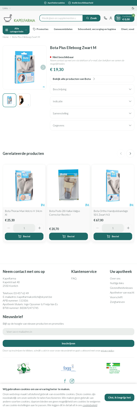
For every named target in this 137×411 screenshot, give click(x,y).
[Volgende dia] (130, 154)
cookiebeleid (90, 405)
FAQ (74, 278)
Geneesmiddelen (63, 29)
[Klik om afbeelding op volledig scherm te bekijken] (24, 67)
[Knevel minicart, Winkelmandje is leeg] (118, 18)
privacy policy (107, 350)
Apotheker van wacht (122, 292)
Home (6, 36)
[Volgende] (43, 67)
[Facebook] (64, 381)
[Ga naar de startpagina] (19, 18)
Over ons (115, 278)
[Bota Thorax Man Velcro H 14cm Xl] (24, 185)
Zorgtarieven (117, 301)
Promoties (42, 29)
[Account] (110, 18)
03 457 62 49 (21, 293)
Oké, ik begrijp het (119, 397)
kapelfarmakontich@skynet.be (34, 296)
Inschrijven (68, 343)
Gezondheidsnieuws (121, 287)
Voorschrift (116, 297)
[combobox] (61, 18)
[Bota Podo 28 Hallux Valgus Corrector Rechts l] (68, 185)
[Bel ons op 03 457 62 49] (105, 18)
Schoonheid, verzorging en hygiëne (97, 29)
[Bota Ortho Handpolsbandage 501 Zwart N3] (113, 185)
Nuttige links (117, 283)
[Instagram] (72, 381)
